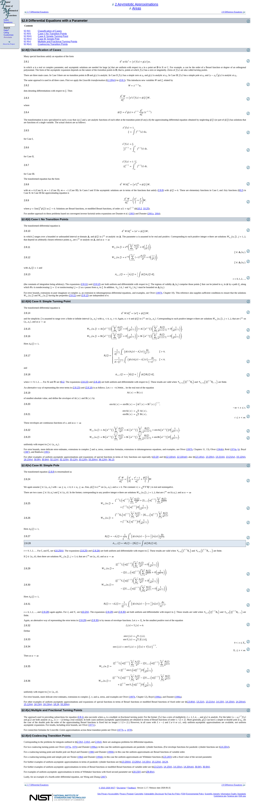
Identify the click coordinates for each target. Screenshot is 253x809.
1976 (74, 747)
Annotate (8, 37)
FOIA (183, 794)
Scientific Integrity (212, 794)
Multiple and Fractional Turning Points (57, 41)
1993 (131, 213)
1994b (99, 757)
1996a (93, 747)
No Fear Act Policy (173, 794)
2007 (103, 777)
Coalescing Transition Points (53, 44)
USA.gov (242, 796)
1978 (129, 730)
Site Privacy (102, 794)
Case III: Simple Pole (49, 39)
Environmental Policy (195, 794)
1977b (120, 730)
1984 (80, 757)
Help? (6, 30)
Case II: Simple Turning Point (53, 36)
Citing (6, 32)
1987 (26, 452)
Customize (8, 35)
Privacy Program (127, 794)
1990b (110, 752)
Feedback (132, 788)
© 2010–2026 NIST (107, 788)
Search (7, 28)
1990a (158, 697)
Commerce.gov (220, 796)
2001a (151, 213)
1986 (91, 752)
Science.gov (232, 796)
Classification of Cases (50, 31)
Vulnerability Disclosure (154, 794)
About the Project (9, 44)
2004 (157, 213)
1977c (91, 725)
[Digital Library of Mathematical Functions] (9, 9)
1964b (220, 449)
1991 (46, 452)
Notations (8, 22)
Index (6, 20)
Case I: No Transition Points (52, 33)
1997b (159, 293)
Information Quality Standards (233, 794)
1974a (233, 449)
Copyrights (138, 794)
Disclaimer (121, 788)
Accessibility (113, 794)
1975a (68, 747)
